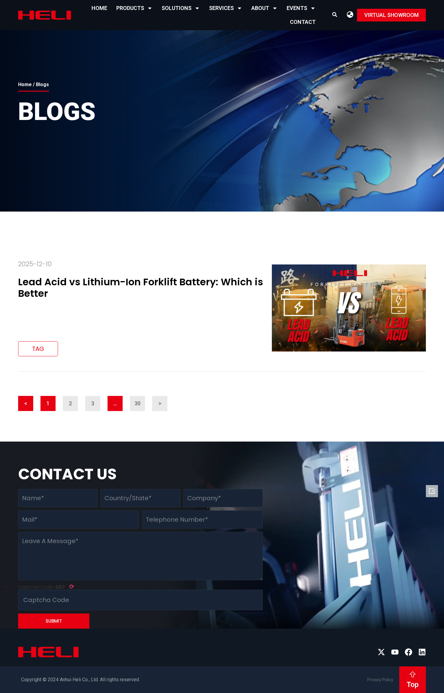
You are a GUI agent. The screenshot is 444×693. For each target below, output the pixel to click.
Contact (303, 22)
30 (139, 401)
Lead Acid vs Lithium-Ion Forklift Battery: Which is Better (140, 287)
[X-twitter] (381, 652)
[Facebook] (408, 652)
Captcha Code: (46, 587)
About (260, 8)
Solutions (176, 8)
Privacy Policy (380, 679)
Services (221, 8)
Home (99, 8)
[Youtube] (395, 652)
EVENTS (297, 8)
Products (130, 8)
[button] (334, 14)
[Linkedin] (422, 652)
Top (413, 684)
